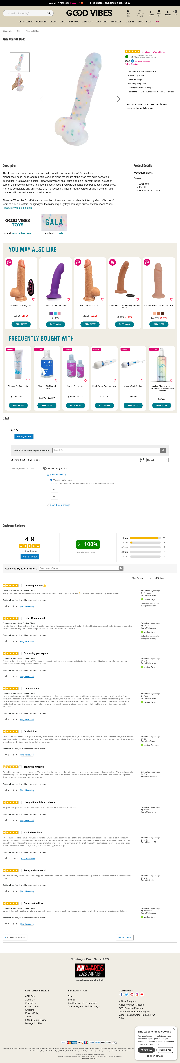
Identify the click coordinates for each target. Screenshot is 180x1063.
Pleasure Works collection (17, 207)
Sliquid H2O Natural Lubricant (47, 387)
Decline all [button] (165, 1050)
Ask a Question (132, 64)
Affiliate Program (127, 1001)
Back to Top (123, 937)
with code (66, 2)
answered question (142, 61)
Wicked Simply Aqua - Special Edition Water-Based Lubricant (161, 388)
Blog (70, 996)
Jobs (121, 1018)
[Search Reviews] (121, 568)
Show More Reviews (16, 937)
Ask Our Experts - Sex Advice (82, 1003)
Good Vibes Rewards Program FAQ (137, 1014)
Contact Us (30, 1003)
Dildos (19, 31)
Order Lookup (32, 1006)
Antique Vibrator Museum (131, 1004)
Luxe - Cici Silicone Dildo (56, 305)
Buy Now (21, 324)
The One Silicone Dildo (90, 305)
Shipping (29, 1009)
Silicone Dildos (32, 31)
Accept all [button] (146, 1050)
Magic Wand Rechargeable (104, 386)
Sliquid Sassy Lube (75, 386)
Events (71, 999)
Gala (60, 233)
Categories (8, 31)
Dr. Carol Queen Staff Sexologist (84, 1006)
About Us (30, 999)
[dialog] (156, 1043)
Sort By (142, 460)
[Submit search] (163, 450)
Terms (28, 1016)
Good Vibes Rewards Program (134, 1011)
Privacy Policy (32, 1013)
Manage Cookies (33, 1023)
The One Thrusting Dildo (21, 305)
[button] (118, 99)
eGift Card (30, 996)
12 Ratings (145, 52)
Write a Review (159, 52)
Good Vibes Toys (21, 233)
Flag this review (27, 606)
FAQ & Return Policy (35, 1020)
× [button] (174, 1029)
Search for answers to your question (31, 450)
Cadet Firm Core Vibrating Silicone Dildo (124, 306)
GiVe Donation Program (131, 1008)
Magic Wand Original (133, 386)
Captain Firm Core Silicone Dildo (158, 305)
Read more (154, 1044)
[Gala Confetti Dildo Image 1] (80, 99)
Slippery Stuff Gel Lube (18, 386)
